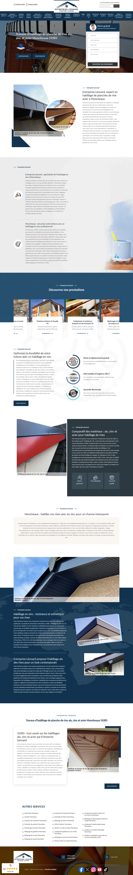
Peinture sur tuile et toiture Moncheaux (66, 828)
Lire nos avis (10, 871)
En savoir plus (30, 333)
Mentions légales (50, 869)
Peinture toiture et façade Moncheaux (65, 841)
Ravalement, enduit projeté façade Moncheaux (95, 825)
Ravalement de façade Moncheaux (64, 813)
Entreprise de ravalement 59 (76, 15)
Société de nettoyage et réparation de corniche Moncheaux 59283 (96, 836)
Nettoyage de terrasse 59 (110, 15)
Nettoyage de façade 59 (103, 15)
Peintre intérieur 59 (88, 16)
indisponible (20, 5)
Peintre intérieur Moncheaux (62, 824)
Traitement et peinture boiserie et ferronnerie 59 (37, 16)
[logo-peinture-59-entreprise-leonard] (66, 6)
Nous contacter (40, 56)
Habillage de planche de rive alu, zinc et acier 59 (119, 16)
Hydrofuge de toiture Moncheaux (64, 817)
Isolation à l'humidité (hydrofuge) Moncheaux (94, 831)
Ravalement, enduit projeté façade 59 (58, 16)
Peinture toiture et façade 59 (29, 16)
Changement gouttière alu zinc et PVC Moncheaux (65, 832)
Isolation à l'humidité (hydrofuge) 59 (68, 16)
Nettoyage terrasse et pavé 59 (21, 16)
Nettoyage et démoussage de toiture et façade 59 (48, 16)
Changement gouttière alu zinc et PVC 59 (12, 16)
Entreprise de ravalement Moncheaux (35, 820)
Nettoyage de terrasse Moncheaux (34, 835)
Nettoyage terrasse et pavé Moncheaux (66, 837)
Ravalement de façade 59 (95, 15)
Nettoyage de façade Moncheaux (34, 839)
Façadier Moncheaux (30, 817)
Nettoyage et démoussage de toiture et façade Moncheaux (96, 820)
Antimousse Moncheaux (31, 813)
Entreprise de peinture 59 (4, 15)
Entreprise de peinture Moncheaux (34, 824)
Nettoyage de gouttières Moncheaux (35, 831)
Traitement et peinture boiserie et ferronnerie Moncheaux (94, 814)
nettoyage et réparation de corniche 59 (128, 16)
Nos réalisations (24, 56)
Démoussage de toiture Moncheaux (34, 828)
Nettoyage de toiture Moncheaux (64, 820)
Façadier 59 (83, 15)
